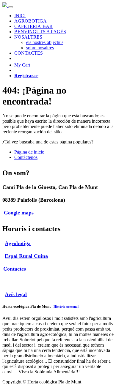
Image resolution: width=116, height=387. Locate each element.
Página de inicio (29, 151)
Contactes (14, 269)
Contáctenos (25, 157)
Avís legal (16, 294)
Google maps (19, 213)
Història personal (66, 306)
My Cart (22, 64)
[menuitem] (20, 15)
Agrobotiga (18, 243)
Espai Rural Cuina (26, 256)
